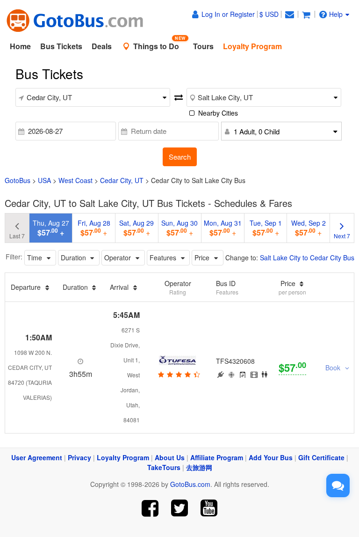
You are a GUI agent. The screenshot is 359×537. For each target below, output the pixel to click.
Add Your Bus (271, 457)
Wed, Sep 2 (308, 228)
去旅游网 (199, 467)
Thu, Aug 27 (51, 228)
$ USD (269, 14)
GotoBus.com (190, 484)
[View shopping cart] (306, 14)
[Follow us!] (180, 508)
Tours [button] (203, 46)
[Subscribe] (209, 508)
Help (336, 14)
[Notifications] (289, 14)
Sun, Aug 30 (179, 228)
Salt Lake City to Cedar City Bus (307, 257)
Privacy (79, 457)
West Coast (75, 180)
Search (180, 157)
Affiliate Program (216, 457)
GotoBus (17, 180)
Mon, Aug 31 (223, 228)
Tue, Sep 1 (266, 228)
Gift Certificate (321, 457)
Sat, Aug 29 (136, 228)
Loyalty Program (123, 457)
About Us (170, 457)
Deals (102, 46)
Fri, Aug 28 (94, 228)
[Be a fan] (150, 508)
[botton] (178, 374)
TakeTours (163, 467)
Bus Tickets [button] (61, 46)
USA (44, 180)
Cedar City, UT (122, 180)
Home (20, 46)
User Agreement (36, 457)
